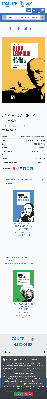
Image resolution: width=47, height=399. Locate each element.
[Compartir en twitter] (28, 169)
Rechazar (28, 394)
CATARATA (9, 130)
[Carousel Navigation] (41, 180)
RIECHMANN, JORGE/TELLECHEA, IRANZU (23, 315)
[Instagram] (25, 344)
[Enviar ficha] (17, 169)
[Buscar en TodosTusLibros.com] (21, 169)
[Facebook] (16, 344)
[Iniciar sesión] (28, 10)
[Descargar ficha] (14, 169)
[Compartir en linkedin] (31, 169)
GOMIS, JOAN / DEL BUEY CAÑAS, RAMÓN (23, 233)
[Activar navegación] (42, 10)
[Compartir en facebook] (24, 169)
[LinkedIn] (30, 344)
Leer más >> (34, 389)
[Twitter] (21, 344)
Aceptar (18, 394)
